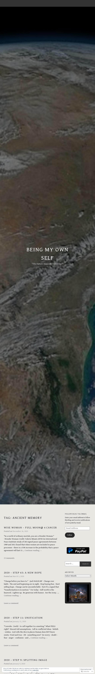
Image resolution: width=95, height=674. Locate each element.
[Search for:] (78, 563)
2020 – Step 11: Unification (23, 617)
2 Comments (9, 558)
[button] (73, 596)
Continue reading (33, 550)
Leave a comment (11, 603)
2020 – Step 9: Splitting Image (25, 660)
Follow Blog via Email (76, 514)
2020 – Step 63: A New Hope (23, 572)
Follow (69, 535)
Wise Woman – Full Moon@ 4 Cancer (30, 527)
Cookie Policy (35, 670)
